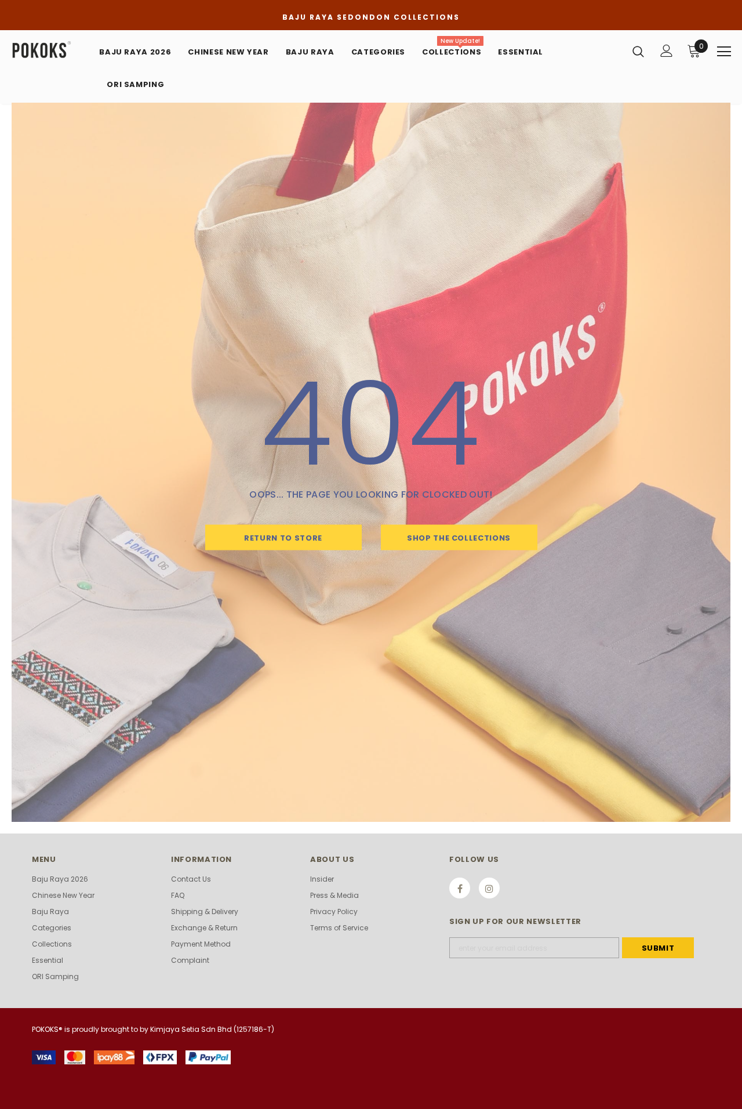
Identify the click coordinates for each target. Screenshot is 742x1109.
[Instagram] (489, 888)
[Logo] (50, 50)
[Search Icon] (638, 51)
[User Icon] (666, 51)
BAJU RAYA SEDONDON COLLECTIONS (371, 17)
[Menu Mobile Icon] (724, 52)
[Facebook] (459, 888)
